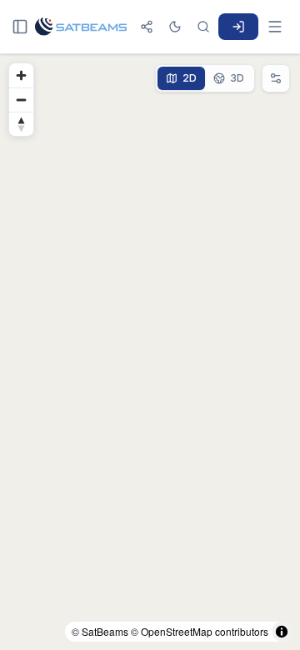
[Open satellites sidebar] (20, 26)
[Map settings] (276, 78)
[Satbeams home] (81, 27)
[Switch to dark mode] (175, 26)
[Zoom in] (21, 75)
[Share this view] (146, 26)
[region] (150, 352)
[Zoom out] (21, 100)
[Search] (203, 26)
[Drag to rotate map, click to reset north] (21, 124)
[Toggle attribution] (282, 632)
